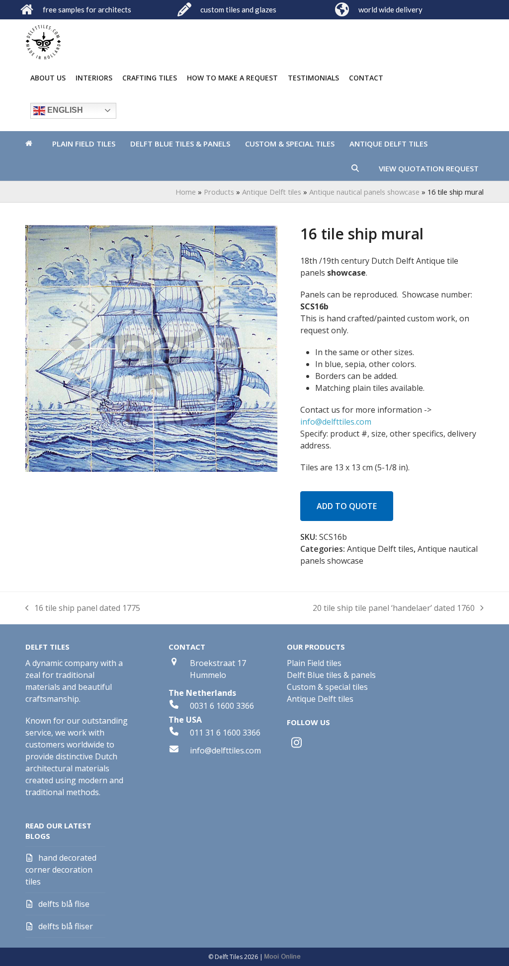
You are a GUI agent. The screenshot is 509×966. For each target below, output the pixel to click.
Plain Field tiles (314, 663)
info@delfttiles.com (335, 421)
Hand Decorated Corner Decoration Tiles (60, 869)
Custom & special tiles (327, 686)
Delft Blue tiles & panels (331, 674)
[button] (355, 168)
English (64, 110)
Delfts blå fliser (65, 926)
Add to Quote (347, 506)
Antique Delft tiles (271, 192)
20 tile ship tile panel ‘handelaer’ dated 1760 (394, 608)
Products (219, 192)
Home (185, 192)
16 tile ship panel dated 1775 (82, 608)
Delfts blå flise (63, 903)
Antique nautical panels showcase (364, 192)
